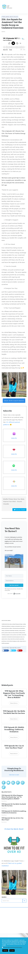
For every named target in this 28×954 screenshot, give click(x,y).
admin (3, 31)
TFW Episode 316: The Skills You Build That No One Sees (14, 805)
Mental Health (9, 16)
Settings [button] (5, 950)
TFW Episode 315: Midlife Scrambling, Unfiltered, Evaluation (14, 812)
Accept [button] (12, 950)
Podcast (16, 16)
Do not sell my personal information (12, 947)
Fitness (3, 16)
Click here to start (14, 774)
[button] (14, 561)
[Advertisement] (14, 667)
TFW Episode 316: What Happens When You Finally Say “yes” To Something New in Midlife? (12, 797)
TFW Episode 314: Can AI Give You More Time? (12, 819)
